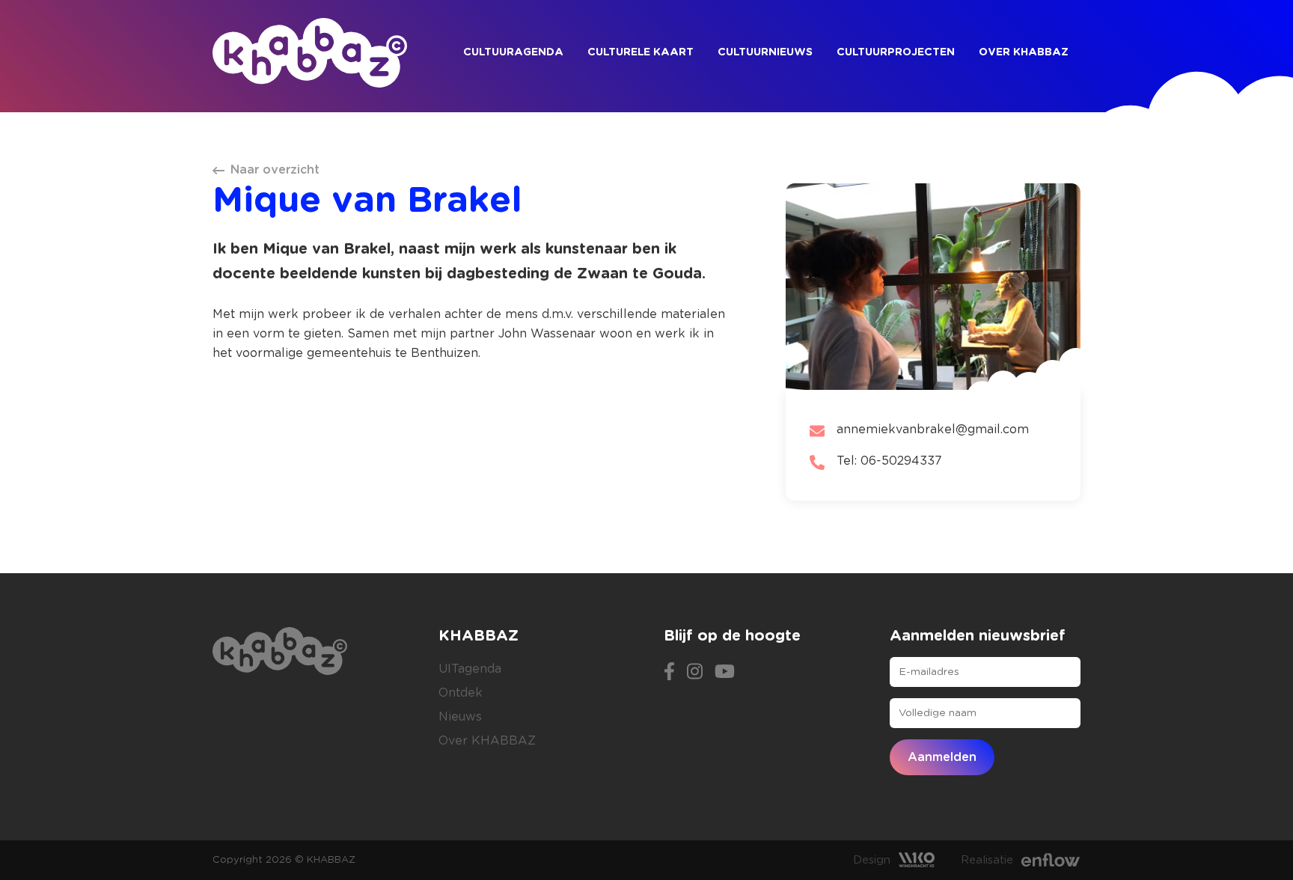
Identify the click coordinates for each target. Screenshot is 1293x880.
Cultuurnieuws (765, 52)
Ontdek (460, 693)
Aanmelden (942, 757)
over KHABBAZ (1024, 52)
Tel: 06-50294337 (889, 461)
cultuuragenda (513, 52)
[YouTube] (725, 669)
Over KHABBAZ (487, 741)
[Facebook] (669, 669)
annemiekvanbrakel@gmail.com (933, 430)
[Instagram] (695, 669)
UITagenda (469, 669)
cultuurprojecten (896, 52)
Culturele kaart (640, 52)
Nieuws (460, 717)
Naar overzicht (275, 170)
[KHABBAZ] (310, 53)
